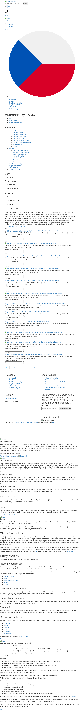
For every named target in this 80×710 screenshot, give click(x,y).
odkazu (74, 696)
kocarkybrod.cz (20, 422)
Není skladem (12, 188)
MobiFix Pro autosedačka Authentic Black (45, 243)
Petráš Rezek (24, 636)
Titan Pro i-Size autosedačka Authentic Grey (47, 342)
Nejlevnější (15, 227)
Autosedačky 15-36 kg (16, 122)
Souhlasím (12, 515)
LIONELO (11, 204)
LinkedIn (6, 627)
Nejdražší (22, 227)
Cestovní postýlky (14, 170)
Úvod (10, 118)
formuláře (70, 551)
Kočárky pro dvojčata (19, 154)
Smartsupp (7, 633)
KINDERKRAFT (13, 200)
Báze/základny (17, 144)
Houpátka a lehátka (15, 166)
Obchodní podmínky (51, 378)
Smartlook (7, 631)
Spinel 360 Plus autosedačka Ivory (38, 322)
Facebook (7, 623)
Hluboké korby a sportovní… (21, 160)
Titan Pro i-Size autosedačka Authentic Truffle (49, 332)
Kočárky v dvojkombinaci (20, 150)
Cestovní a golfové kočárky (21, 152)
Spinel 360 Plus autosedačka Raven (40, 312)
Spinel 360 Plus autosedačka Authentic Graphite (51, 304)
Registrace (12, 27)
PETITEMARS (12, 208)
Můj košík (8, 30)
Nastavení (23, 456)
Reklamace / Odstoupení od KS (55, 382)
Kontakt (47, 390)
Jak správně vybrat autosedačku (55, 388)
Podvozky (16, 162)
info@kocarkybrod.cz (11, 398)
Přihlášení (12, 25)
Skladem (11, 184)
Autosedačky (13, 120)
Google (6, 625)
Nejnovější (8, 227)
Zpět (1, 639)
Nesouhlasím (14, 456)
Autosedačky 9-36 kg (19, 137)
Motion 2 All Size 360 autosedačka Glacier (46, 268)
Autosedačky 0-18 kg (19, 135)
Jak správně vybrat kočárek (53, 386)
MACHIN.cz (55, 422)
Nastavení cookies (32, 422)
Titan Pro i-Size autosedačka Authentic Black (48, 354)
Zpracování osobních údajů (53, 384)
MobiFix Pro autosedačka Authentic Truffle (46, 231)
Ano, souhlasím (5, 456)
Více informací (4, 515)
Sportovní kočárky (18, 156)
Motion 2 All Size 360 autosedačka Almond (46, 281)
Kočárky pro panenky (15, 164)
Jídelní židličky (13, 168)
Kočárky (11, 148)
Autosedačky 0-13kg (19, 133)
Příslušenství (17, 146)
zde (36, 551)
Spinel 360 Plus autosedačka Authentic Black (48, 293)
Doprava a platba (50, 380)
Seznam (6, 629)
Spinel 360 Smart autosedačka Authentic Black (50, 256)
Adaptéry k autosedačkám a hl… (23, 142)
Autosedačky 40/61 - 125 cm (21, 140)
